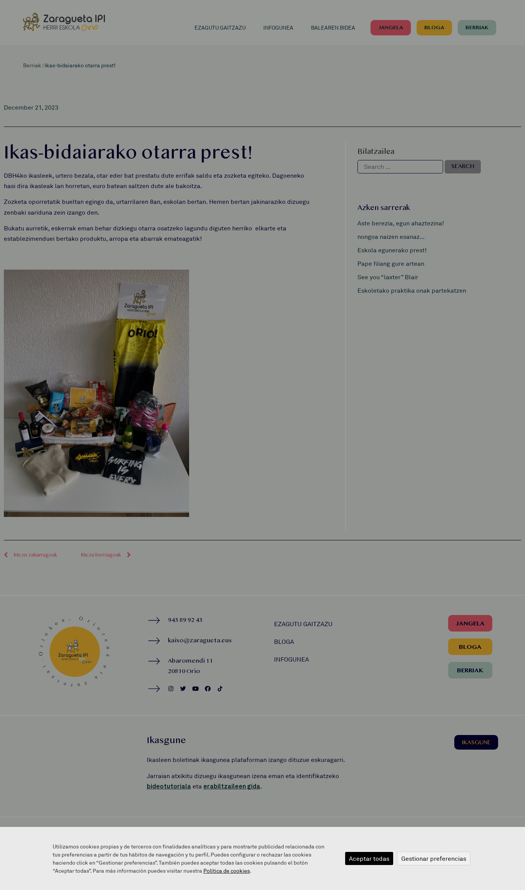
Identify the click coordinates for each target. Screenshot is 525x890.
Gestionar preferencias (433, 858)
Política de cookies (226, 870)
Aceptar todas (369, 858)
